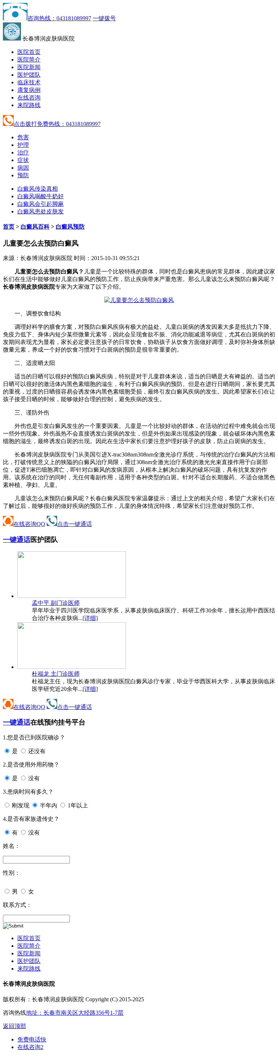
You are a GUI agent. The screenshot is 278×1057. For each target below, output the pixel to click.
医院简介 (29, 59)
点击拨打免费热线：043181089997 (57, 124)
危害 (23, 137)
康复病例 (29, 90)
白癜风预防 (70, 227)
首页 (8, 227)
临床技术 (29, 82)
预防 (23, 175)
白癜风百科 (35, 227)
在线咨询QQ (29, 524)
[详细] (90, 618)
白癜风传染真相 (37, 189)
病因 (23, 168)
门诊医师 (56, 603)
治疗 (23, 152)
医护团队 (29, 75)
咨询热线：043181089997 (59, 18)
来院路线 (29, 105)
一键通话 (16, 539)
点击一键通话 (74, 524)
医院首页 (29, 52)
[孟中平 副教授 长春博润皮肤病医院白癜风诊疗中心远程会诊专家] (71, 596)
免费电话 (31, 1039)
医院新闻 (29, 67)
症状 (23, 160)
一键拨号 (104, 18)
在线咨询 (29, 97)
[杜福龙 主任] (71, 667)
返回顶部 (14, 1026)
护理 (23, 145)
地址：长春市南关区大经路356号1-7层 (74, 1013)
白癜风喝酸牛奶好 (40, 196)
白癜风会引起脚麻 (40, 204)
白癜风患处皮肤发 (40, 211)
